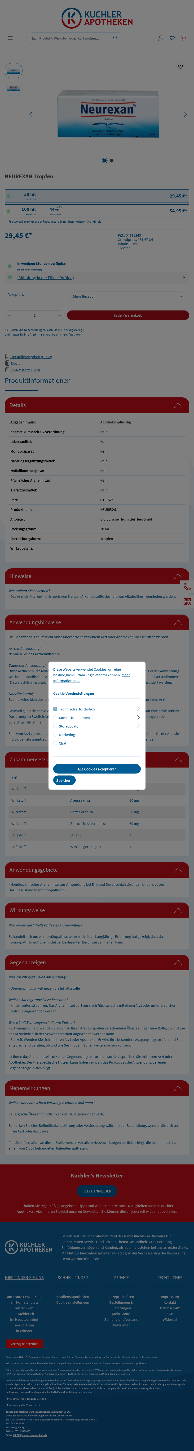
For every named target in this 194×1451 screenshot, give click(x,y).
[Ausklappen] (138, 708)
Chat (62, 743)
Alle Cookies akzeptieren (97, 768)
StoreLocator (69, 725)
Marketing (67, 734)
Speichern (64, 780)
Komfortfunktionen (74, 717)
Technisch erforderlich (77, 708)
